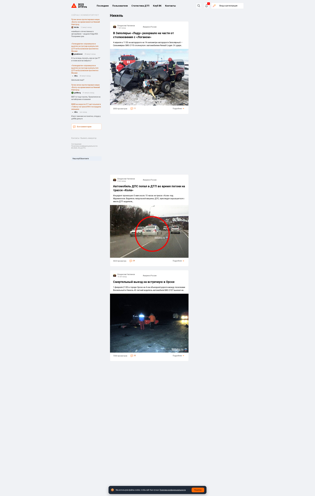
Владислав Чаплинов (126, 26)
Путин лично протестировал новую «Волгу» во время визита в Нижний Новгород (85, 21)
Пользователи (120, 5)
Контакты (170, 5)
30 (135, 356)
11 (135, 108)
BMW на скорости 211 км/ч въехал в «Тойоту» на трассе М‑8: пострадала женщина (86, 106)
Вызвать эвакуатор (88, 138)
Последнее (103, 5)
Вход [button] (228, 6)
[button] (206, 6)
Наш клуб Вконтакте (81, 159)
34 (134, 261)
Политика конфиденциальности (84, 146)
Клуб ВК (157, 5)
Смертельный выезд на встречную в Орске (143, 282)
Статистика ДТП (140, 5)
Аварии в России (150, 27)
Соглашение (76, 144)
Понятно (198, 490)
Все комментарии (84, 127)
